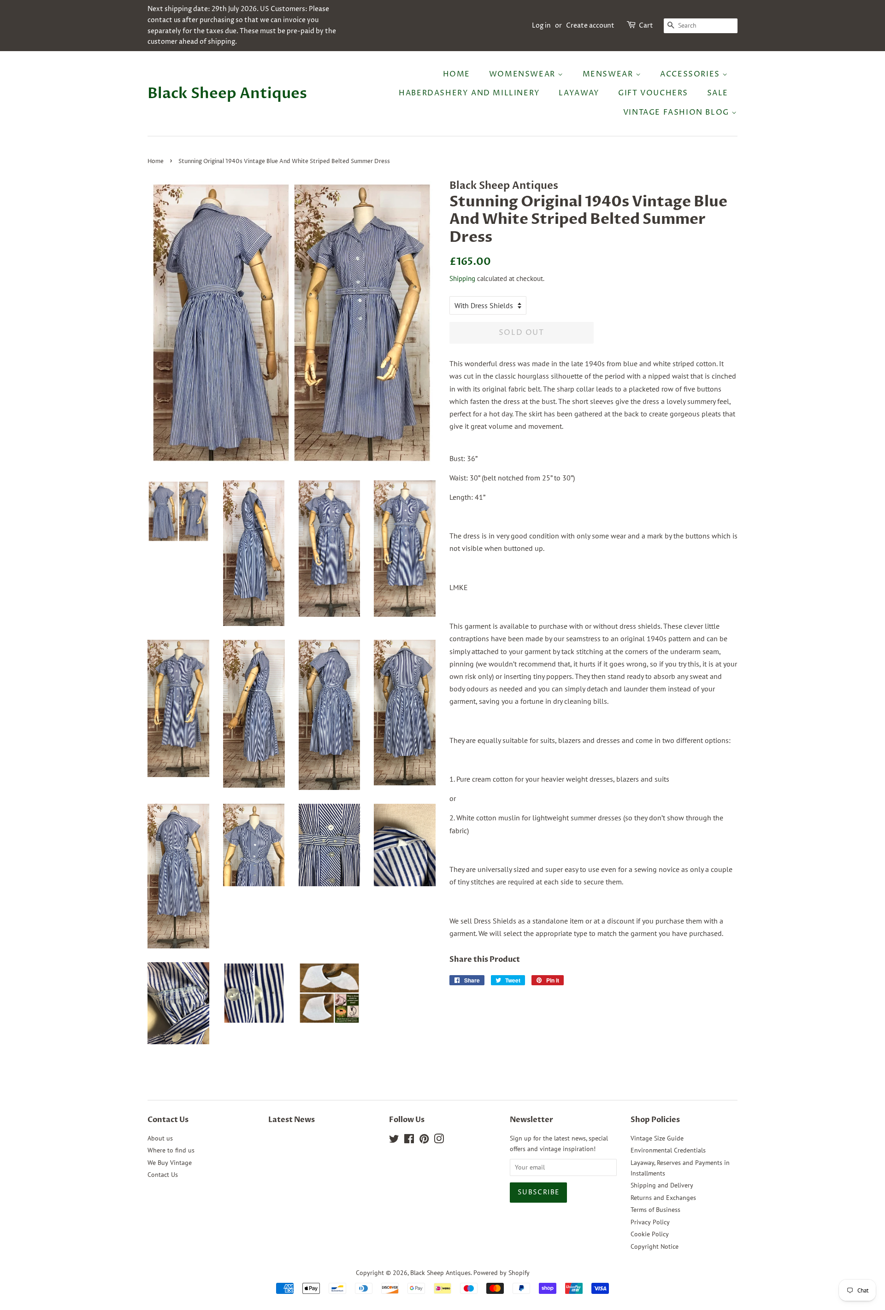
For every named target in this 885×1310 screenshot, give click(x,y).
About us (160, 1138)
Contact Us (163, 1174)
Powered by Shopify (501, 1273)
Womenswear (523, 74)
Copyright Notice (654, 1246)
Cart (646, 25)
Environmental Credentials (668, 1150)
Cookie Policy (650, 1234)
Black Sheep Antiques (227, 93)
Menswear (609, 74)
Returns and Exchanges (663, 1197)
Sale (717, 93)
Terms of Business (655, 1209)
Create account (590, 25)
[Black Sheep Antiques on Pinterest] (424, 1140)
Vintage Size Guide (657, 1138)
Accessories (691, 74)
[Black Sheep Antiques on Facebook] (409, 1140)
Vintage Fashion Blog (677, 112)
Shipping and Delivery (662, 1185)
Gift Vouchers (653, 93)
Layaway (579, 93)
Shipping (462, 278)
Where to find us (171, 1150)
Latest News (291, 1120)
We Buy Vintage (170, 1162)
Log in (541, 25)
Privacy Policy (650, 1222)
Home (456, 74)
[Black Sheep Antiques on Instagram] (439, 1140)
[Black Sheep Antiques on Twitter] (394, 1140)
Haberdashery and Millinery (469, 93)
